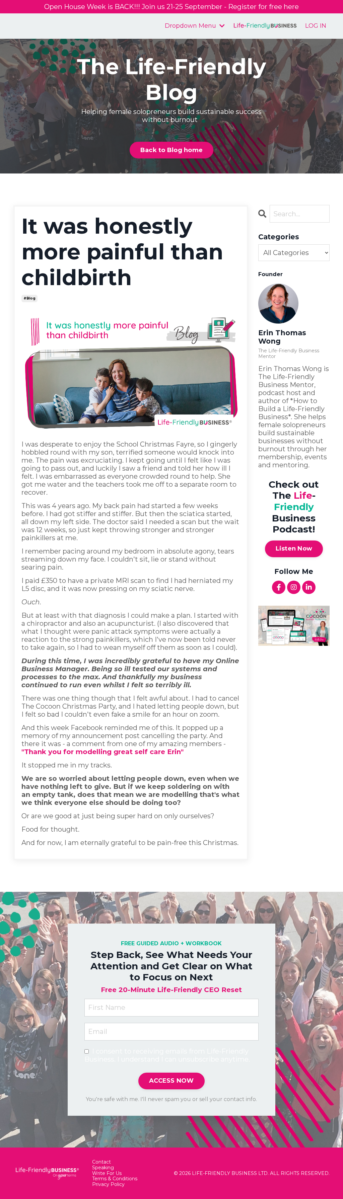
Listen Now (294, 548)
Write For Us (107, 1173)
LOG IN (315, 25)
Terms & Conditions (114, 1179)
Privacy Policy (108, 1184)
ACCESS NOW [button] (171, 1080)
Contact (101, 1162)
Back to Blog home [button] (171, 150)
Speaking (103, 1168)
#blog (29, 298)
